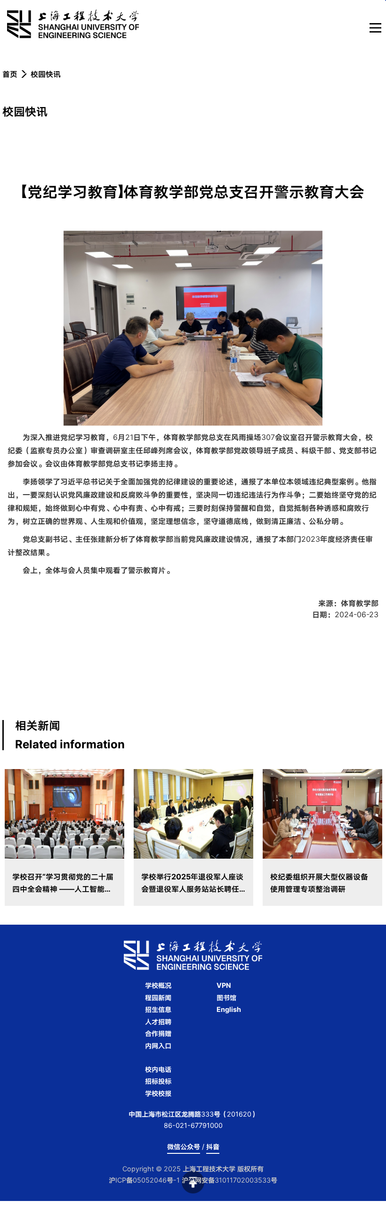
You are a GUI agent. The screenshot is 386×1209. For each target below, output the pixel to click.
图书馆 (226, 998)
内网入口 (158, 1046)
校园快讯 (46, 74)
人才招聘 (158, 1022)
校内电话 (158, 1069)
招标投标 (158, 1081)
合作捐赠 (158, 1033)
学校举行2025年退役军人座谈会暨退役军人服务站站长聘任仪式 (192, 888)
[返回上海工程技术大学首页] (154, 24)
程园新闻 (158, 998)
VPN (224, 985)
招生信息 (158, 1009)
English (229, 1009)
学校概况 (158, 985)
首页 (9, 74)
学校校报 (158, 1093)
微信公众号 (183, 1147)
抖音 (212, 1147)
